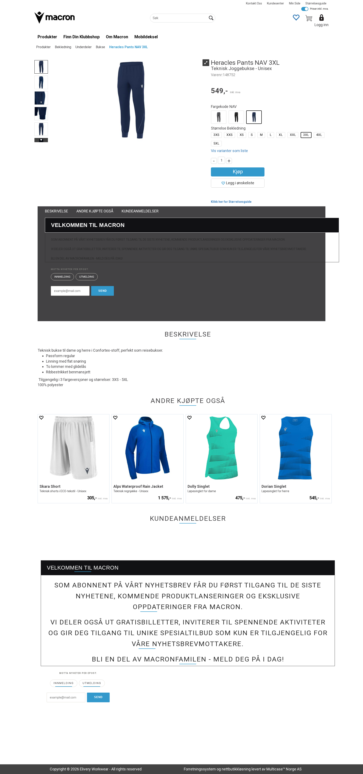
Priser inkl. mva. (319, 8)
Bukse (100, 47)
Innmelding (62, 276)
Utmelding (86, 276)
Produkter (47, 36)
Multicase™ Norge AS (284, 769)
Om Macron (117, 36)
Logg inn (321, 25)
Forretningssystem (200, 769)
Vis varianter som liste (229, 150)
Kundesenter (275, 3)
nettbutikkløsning (236, 769)
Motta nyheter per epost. (70, 269)
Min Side (294, 3)
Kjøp (238, 172)
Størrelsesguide (315, 3)
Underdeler (83, 47)
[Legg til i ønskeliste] (41, 417)
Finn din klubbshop (81, 36)
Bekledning (63, 47)
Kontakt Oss (254, 3)
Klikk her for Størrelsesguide (231, 201)
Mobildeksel (146, 36)
